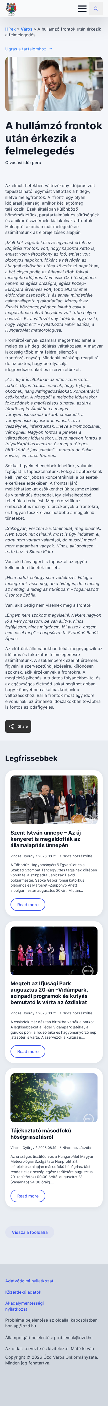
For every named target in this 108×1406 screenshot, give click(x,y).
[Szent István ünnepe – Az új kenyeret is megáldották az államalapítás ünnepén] (54, 800)
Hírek (10, 29)
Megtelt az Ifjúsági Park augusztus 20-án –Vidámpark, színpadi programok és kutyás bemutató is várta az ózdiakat (49, 992)
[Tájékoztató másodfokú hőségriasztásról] (54, 1097)
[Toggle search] (96, 8)
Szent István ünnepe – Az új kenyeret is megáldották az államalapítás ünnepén (45, 839)
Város (27, 29)
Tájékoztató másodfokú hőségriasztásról (40, 1133)
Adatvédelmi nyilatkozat (29, 1280)
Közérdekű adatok (23, 1292)
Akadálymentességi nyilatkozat (24, 1305)
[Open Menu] (82, 8)
